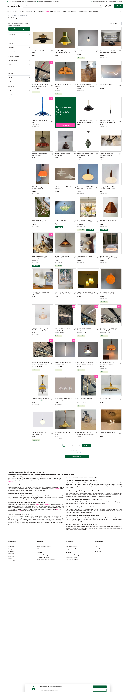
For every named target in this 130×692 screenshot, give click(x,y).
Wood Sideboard (99, 544)
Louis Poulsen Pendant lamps (44, 544)
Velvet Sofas (98, 549)
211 (80, 445)
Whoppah (10, 481)
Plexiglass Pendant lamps (72, 549)
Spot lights (11, 556)
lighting (37, 504)
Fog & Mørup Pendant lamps (44, 546)
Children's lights (12, 561)
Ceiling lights (11, 551)
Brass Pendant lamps (71, 544)
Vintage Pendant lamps (43, 555)
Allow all (99, 686)
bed (57, 509)
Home (9, 15)
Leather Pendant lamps (71, 546)
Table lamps (11, 544)
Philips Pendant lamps (42, 549)
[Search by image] (100, 6)
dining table (47, 504)
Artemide (10, 521)
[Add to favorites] (51, 51)
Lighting (15, 15)
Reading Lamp (11, 558)
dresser (19, 510)
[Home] (13, 6)
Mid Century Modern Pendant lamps (46, 559)
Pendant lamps (23, 15)
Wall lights (10, 549)
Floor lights (11, 546)
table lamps (56, 488)
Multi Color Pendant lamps (72, 559)
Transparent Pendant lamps (73, 555)
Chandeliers (11, 553)
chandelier (39, 521)
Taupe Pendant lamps (71, 557)
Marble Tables (98, 551)
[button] (91, 1)
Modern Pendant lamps (43, 557)
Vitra (96, 546)
